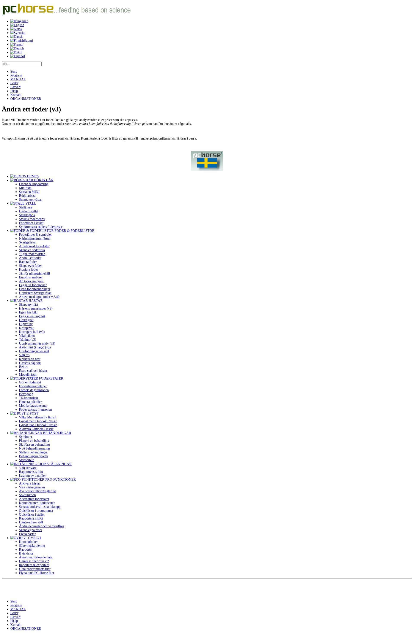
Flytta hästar (27, 534)
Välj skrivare (27, 468)
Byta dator (26, 553)
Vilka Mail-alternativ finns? (37, 417)
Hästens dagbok (30, 363)
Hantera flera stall (31, 522)
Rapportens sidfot (31, 472)
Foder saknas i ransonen (35, 409)
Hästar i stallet (28, 211)
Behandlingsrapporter (33, 456)
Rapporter (26, 549)
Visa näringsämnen (32, 487)
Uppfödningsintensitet (34, 351)
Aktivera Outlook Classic (36, 429)
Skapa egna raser (30, 530)
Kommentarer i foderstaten (37, 503)
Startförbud (26, 460)
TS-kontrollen (28, 398)
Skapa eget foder (30, 265)
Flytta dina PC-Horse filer (36, 573)
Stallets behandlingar (33, 452)
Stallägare (25, 207)
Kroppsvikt (26, 328)
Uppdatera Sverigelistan (35, 293)
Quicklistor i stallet (31, 514)
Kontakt (15, 95)
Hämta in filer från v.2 (34, 561)
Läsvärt (15, 87)
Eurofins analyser (31, 277)
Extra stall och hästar (33, 370)
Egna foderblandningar (34, 289)
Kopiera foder (28, 269)
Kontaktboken (28, 541)
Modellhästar (28, 374)
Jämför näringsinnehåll (34, 273)
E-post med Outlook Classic (38, 421)
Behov (23, 367)
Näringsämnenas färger (34, 238)
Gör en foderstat (30, 382)
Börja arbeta (27, 195)
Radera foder (28, 262)
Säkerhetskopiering (32, 545)
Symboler (25, 437)
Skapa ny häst (28, 304)
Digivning (26, 324)
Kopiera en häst (29, 359)
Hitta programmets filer (34, 569)
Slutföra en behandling (34, 444)
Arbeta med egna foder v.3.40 (39, 297)
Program (16, 75)
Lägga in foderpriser (33, 285)
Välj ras (24, 355)
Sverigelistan (27, 242)
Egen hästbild (28, 312)
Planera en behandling (34, 440)
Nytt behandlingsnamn (34, 448)
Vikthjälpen (27, 335)
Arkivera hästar (29, 483)
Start (13, 71)
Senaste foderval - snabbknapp (40, 506)
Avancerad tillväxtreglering (37, 491)
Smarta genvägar (30, 199)
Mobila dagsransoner (33, 405)
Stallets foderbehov (32, 219)
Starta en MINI (29, 192)
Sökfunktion (27, 495)
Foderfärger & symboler (35, 234)
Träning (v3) (27, 339)
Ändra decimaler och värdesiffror (41, 526)
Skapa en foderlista (32, 250)
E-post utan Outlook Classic (38, 425)
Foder (14, 83)
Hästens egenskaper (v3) (35, 308)
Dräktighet (26, 320)
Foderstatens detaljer (33, 386)
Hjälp (14, 91)
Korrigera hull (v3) (32, 332)
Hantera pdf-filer (30, 402)
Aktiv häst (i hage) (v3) (35, 347)
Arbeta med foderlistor (34, 246)
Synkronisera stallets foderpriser (40, 227)
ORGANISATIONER (25, 98)
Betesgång (26, 394)
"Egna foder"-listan (32, 254)
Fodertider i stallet (31, 223)
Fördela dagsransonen (34, 390)
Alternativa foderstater (34, 499)
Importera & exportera (34, 565)
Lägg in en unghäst (32, 316)
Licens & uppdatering (34, 184)
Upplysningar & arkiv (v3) (37, 343)
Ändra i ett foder (30, 258)
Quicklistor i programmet (36, 510)
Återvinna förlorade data (35, 557)
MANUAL (18, 79)
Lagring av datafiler (32, 475)
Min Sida (25, 188)
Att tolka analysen (31, 281)
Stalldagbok (27, 215)
